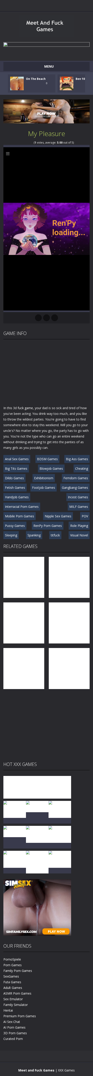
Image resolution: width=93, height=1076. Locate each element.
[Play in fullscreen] (46, 317)
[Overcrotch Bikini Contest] (37, 806)
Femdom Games (75, 478)
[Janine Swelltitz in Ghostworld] (60, 859)
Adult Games (12, 988)
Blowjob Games (51, 468)
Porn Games (12, 965)
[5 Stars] (31, 142)
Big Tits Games (16, 468)
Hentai (8, 1010)
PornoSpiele (12, 959)
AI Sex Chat (11, 1022)
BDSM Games (47, 459)
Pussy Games (15, 525)
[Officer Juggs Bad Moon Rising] (60, 834)
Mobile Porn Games (19, 516)
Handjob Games (17, 497)
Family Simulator (15, 1005)
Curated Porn (13, 1039)
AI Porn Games (14, 1027)
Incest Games (78, 497)
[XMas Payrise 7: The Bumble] (37, 834)
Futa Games (12, 982)
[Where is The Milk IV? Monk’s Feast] (14, 809)
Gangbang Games (75, 487)
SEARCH (57, 4)
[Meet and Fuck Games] (47, 36)
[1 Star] (19, 142)
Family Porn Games (17, 970)
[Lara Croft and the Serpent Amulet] (37, 787)
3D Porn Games (15, 1033)
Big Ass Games (77, 459)
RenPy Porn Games (47, 525)
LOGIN (36, 4)
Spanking (34, 535)
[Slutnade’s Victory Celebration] (14, 859)
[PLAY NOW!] (17, 83)
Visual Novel (79, 535)
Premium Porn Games (19, 1016)
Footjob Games (43, 487)
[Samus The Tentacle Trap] (14, 831)
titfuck (55, 535)
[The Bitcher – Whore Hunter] (60, 809)
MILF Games (78, 506)
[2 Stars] (22, 142)
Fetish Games (15, 487)
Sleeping (11, 535)
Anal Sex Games (17, 459)
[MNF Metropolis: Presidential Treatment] (14, 787)
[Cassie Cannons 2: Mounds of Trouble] (37, 862)
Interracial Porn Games (22, 506)
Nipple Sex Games (58, 516)
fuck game (25, 408)
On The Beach (36, 79)
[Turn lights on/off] (38, 317)
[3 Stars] (25, 142)
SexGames (11, 976)
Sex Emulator (13, 999)
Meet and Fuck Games (36, 1070)
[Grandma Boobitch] (60, 787)
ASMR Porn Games (17, 993)
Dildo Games (14, 478)
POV (85, 516)
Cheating (81, 468)
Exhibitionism (43, 478)
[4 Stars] (28, 142)
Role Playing (79, 525)
